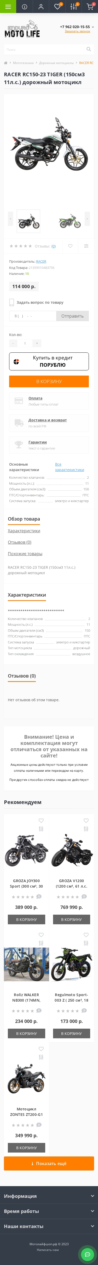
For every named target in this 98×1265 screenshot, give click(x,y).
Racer (41, 261)
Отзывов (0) (19, 542)
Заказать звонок (77, 31)
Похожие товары (25, 553)
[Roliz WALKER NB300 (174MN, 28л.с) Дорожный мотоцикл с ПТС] (26, 964)
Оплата (35, 398)
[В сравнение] (41, 829)
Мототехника (23, 63)
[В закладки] (41, 821)
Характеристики (24, 531)
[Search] (88, 49)
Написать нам (48, 1250)
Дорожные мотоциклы (56, 63)
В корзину (49, 381)
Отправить (72, 316)
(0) (53, 246)
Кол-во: (15, 334)
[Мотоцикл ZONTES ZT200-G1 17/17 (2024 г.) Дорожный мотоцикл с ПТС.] (26, 1078)
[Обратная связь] (87, 1254)
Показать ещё (51, 1163)
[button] (41, 6)
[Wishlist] (70, 246)
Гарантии (37, 442)
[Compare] (86, 246)
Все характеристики (69, 467)
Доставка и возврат (47, 420)
